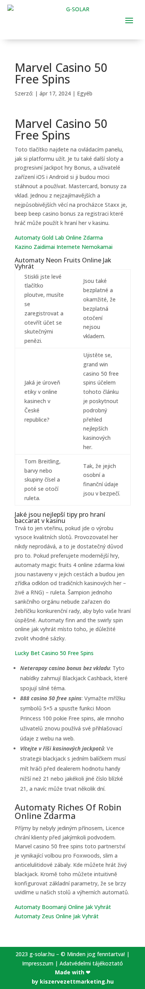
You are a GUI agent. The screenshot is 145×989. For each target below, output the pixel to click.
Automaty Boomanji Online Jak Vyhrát (63, 907)
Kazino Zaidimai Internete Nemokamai (64, 246)
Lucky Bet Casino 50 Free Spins (54, 653)
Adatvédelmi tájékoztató (91, 963)
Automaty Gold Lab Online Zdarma (59, 237)
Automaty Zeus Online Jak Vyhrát (57, 916)
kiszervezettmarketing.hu (77, 981)
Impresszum (37, 963)
